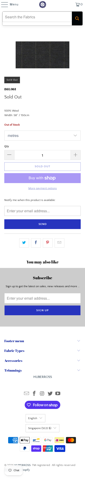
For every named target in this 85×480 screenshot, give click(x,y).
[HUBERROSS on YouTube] (58, 394)
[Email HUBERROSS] (26, 394)
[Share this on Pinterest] (48, 243)
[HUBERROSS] (42, 4)
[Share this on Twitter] (24, 243)
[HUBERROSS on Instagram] (42, 394)
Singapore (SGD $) (39, 428)
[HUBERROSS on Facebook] (34, 394)
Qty (6, 146)
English (32, 418)
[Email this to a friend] (59, 243)
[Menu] (2, 4)
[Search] (77, 18)
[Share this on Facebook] (36, 243)
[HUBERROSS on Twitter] (50, 394)
